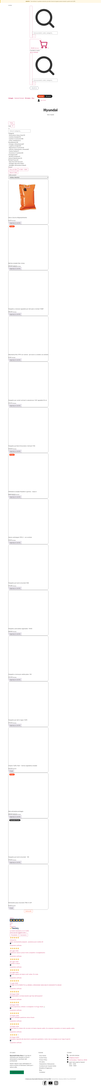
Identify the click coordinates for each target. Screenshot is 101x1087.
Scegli (11, 771)
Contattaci (42, 1072)
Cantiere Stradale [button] (14, 137)
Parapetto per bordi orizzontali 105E (18, 583)
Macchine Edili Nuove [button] (15, 161)
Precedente (14, 935)
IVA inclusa (41, 96)
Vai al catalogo (34, 52)
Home (48, 114)
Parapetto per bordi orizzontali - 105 (18, 857)
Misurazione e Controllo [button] (15, 147)
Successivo (23, 935)
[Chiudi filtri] (13, 126)
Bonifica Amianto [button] (14, 156)
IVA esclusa (48, 96)
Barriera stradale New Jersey (16, 263)
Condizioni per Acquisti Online (47, 1066)
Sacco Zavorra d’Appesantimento (17, 217)
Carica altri (28, 911)
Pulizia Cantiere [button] (13, 151)
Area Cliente (42, 1055)
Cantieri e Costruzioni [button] (15, 138)
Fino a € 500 (13, 169)
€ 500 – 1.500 (23, 169)
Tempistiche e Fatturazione (46, 1064)
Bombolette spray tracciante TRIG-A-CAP (20, 902)
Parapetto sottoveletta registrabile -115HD (20, 628)
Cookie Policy (43, 1057)
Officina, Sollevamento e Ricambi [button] (18, 149)
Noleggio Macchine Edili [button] (16, 163)
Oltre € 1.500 (13, 172)
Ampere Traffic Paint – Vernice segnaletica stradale (22, 765)
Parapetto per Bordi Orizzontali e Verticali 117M (21, 446)
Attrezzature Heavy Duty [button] (16, 135)
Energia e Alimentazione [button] (16, 144)
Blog (40, 1070)
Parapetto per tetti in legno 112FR (17, 720)
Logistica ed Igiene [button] (14, 146)
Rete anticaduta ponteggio (15, 811)
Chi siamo (42, 1062)
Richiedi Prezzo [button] (12, 160)
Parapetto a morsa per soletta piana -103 (20, 674)
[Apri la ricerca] (31, 22)
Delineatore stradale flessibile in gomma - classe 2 (22, 491)
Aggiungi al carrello (15, 223)
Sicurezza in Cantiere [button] (15, 153)
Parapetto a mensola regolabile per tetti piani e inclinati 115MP (25, 309)
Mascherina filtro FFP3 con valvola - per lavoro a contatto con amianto (28, 354)
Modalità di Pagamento (45, 1068)
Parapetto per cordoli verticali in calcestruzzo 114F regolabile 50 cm (27, 400)
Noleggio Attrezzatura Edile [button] (17, 165)
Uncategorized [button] (12, 154)
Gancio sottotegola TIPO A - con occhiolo (20, 537)
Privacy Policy (43, 1060)
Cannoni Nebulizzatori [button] (14, 158)
